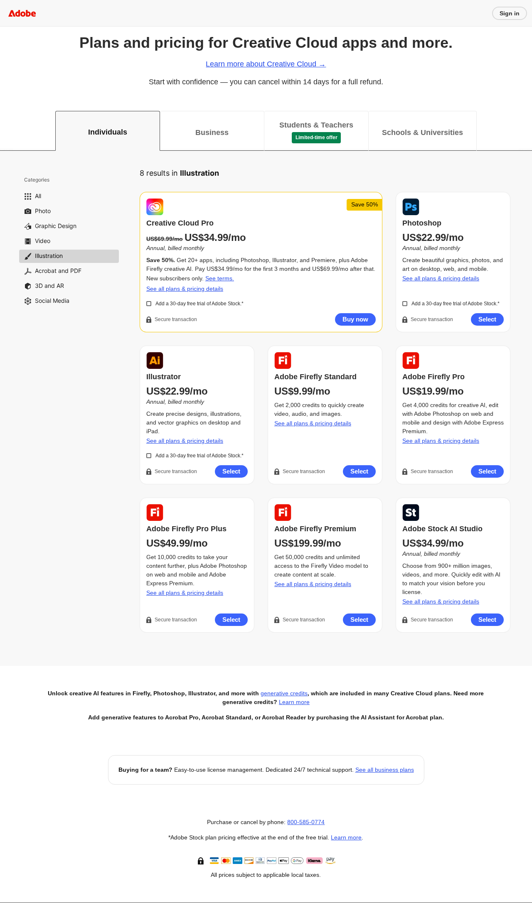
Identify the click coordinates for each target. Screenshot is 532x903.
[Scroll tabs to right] (525, 131)
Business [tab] (212, 132)
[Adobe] (22, 13)
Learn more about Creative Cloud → (266, 64)
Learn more (294, 702)
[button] (202, 860)
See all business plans (384, 769)
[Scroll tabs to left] (6, 131)
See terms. (219, 278)
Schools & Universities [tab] (422, 132)
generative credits (284, 693)
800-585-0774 (306, 822)
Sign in (510, 13)
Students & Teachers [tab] (316, 125)
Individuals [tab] (107, 132)
